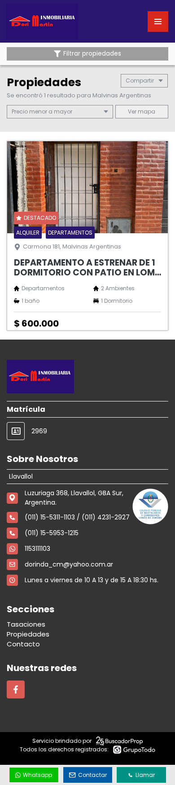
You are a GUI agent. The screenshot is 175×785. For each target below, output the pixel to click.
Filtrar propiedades (92, 53)
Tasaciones (26, 624)
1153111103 (37, 548)
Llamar (145, 775)
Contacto (23, 644)
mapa (145, 111)
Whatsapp (37, 775)
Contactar (92, 775)
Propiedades (28, 634)
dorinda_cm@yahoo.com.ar (69, 564)
